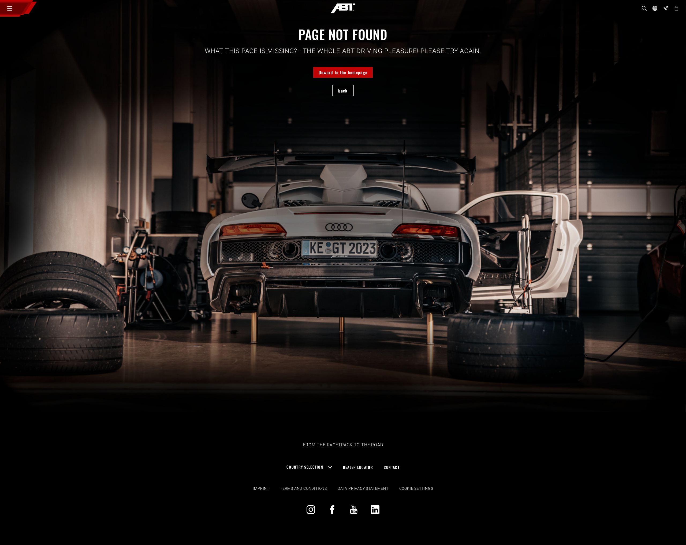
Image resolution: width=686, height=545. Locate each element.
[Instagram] (310, 509)
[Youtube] (353, 509)
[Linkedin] (375, 509)
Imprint (261, 488)
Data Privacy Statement (363, 488)
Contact (392, 467)
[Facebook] (332, 509)
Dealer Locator (358, 467)
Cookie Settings (416, 488)
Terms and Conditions (303, 488)
